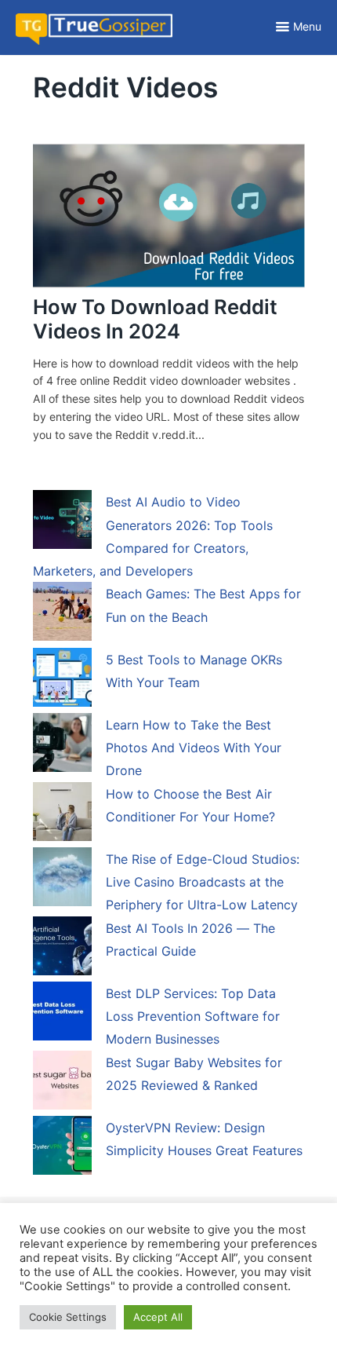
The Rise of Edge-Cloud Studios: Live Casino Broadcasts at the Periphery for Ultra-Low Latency (202, 882)
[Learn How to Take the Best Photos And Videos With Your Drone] (62, 745)
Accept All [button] (158, 1317)
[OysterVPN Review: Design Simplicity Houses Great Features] (62, 1148)
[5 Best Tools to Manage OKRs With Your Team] (62, 680)
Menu (307, 26)
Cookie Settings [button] (68, 1317)
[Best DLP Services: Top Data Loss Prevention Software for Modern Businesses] (62, 1014)
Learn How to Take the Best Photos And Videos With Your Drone (193, 748)
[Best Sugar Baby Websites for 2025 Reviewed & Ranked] (62, 1083)
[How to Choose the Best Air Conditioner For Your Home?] (62, 814)
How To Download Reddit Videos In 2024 (155, 318)
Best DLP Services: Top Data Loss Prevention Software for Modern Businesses (193, 1016)
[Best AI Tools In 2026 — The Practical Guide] (62, 948)
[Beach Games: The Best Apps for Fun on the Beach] (62, 614)
